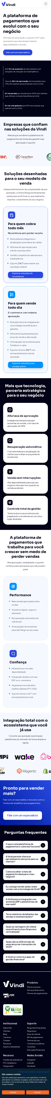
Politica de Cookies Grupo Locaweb (34, 1072)
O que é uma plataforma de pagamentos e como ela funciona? (23, 845)
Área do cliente (33, 1034)
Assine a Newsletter (11, 1047)
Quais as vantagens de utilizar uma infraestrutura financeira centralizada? (21, 929)
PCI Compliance (9, 1063)
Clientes (6, 1031)
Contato (6, 1040)
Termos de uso (33, 1040)
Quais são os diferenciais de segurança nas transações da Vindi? (21, 944)
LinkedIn (30, 1063)
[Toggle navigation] (45, 3)
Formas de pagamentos (37, 993)
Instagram (31, 1060)
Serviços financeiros (35, 990)
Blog (5, 1034)
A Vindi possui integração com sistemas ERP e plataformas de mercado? (22, 902)
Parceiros (7, 1043)
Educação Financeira (36, 1050)
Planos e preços (33, 987)
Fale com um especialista (17, 52)
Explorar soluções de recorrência (22, 275)
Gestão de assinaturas (12, 1060)
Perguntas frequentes (36, 1028)
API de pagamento (35, 1037)
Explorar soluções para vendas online (23, 365)
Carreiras (7, 1037)
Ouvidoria (31, 1047)
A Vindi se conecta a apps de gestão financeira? (20, 958)
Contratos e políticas (35, 1043)
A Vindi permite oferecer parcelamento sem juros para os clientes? (22, 859)
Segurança (31, 1031)
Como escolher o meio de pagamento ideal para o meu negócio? (20, 874)
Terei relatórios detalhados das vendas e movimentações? (22, 915)
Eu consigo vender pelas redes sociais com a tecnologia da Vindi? (23, 888)
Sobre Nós (7, 1028)
